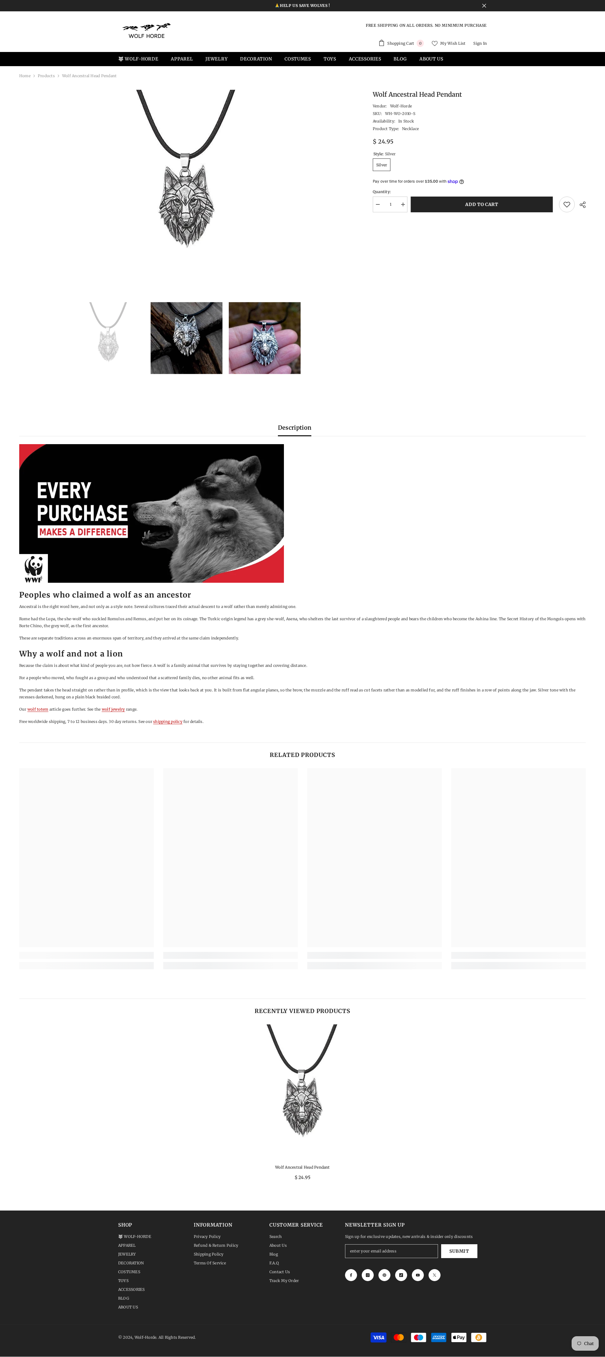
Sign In (480, 43)
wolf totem (37, 709)
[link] (86, 955)
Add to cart (483, 204)
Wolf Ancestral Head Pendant (302, 1167)
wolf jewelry (113, 709)
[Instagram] (368, 1275)
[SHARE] (580, 204)
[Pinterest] (384, 1275)
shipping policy (167, 721)
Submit (459, 1251)
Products (46, 75)
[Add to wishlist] (567, 204)
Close (484, 6)
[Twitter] (435, 1275)
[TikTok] (401, 1275)
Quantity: (382, 191)
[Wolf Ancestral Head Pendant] (302, 1091)
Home (25, 75)
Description (295, 427)
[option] (186, 184)
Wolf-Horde (401, 106)
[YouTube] (418, 1275)
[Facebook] (351, 1275)
